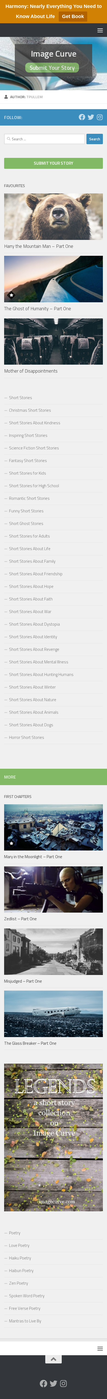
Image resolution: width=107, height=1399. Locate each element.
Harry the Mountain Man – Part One (38, 246)
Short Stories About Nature (32, 699)
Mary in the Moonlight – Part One (33, 857)
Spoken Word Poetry (26, 1296)
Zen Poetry (18, 1283)
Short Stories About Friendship (36, 574)
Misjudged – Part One (23, 981)
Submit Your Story (52, 67)
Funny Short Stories (26, 511)
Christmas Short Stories (30, 410)
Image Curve (54, 53)
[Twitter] (91, 117)
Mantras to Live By (25, 1321)
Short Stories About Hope (31, 586)
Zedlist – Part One (20, 919)
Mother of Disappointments (31, 371)
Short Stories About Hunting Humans (41, 674)
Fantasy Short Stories (28, 460)
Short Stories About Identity (33, 637)
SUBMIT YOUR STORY (53, 163)
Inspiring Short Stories (28, 435)
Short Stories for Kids (27, 473)
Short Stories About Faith (31, 599)
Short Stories (20, 397)
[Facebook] (82, 117)
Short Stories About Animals (33, 712)
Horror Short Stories (26, 737)
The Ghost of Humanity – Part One (37, 308)
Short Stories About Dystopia (34, 624)
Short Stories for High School (34, 486)
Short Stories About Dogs (31, 725)
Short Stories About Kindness (34, 423)
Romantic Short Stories (29, 498)
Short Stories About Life (29, 548)
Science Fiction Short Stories (34, 448)
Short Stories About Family (32, 561)
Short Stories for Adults (29, 536)
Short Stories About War (30, 611)
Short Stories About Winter (32, 687)
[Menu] (100, 30)
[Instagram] (99, 117)
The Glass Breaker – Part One (30, 1043)
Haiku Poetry (20, 1258)
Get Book (73, 16)
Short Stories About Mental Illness (38, 662)
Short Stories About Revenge (34, 649)
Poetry (14, 1233)
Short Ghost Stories (26, 523)
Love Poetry (19, 1245)
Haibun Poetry (21, 1270)
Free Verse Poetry (24, 1308)
